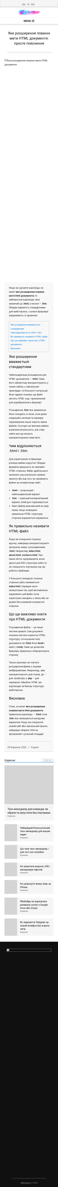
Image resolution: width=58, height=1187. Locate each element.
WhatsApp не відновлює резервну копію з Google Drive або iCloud (34, 905)
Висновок (16, 348)
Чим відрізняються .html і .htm (26, 332)
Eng (33, 4)
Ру (28, 4)
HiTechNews (26, 1182)
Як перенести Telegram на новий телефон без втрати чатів (34, 925)
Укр (23, 4)
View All (48, 760)
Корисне (11, 816)
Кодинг (35, 747)
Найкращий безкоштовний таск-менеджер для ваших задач (35, 831)
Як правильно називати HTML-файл (29, 336)
